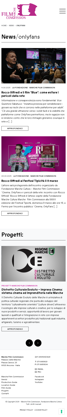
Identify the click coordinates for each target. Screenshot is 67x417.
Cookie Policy (41, 410)
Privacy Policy (26, 410)
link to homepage (20, 11)
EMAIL (40, 369)
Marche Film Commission (42, 87)
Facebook (39, 376)
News (11, 26)
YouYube (38, 382)
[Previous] (29, 343)
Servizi (4, 379)
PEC (39, 372)
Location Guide (8, 385)
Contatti (5, 393)
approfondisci (15, 128)
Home (4, 26)
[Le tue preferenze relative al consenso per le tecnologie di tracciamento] (62, 411)
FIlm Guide (6, 388)
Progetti (5, 390)
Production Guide (9, 382)
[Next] (38, 343)
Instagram (39, 379)
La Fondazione (20, 87)
